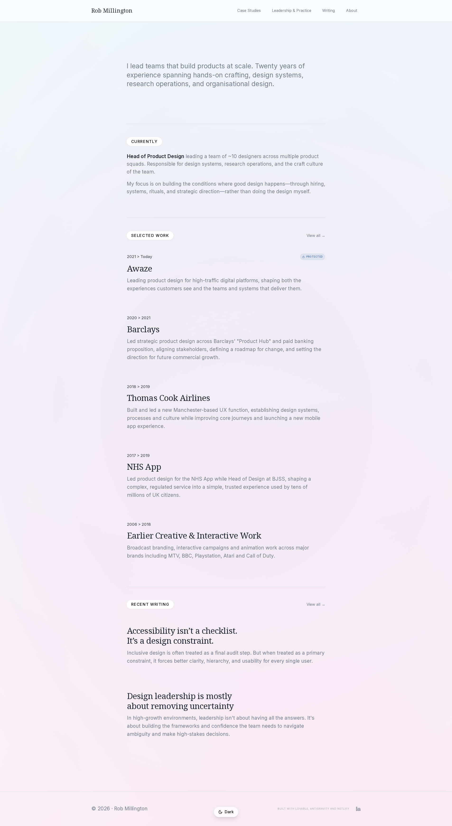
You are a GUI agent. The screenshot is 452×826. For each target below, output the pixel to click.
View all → (316, 235)
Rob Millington (111, 10)
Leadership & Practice (291, 10)
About (351, 10)
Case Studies (249, 10)
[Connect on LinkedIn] (358, 809)
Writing (328, 10)
